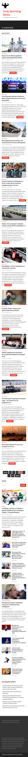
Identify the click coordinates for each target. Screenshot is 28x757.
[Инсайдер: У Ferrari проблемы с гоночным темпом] (14, 256)
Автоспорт (4, 53)
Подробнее (13, 72)
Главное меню (8, 27)
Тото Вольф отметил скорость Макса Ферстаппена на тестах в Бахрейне (13, 98)
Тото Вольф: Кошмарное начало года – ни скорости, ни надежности (14, 400)
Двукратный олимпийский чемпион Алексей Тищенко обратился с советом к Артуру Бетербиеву (13, 697)
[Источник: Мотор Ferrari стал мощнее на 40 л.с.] (14, 434)
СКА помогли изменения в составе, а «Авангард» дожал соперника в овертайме (19, 545)
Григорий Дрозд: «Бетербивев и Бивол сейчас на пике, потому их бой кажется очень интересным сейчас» (13, 687)
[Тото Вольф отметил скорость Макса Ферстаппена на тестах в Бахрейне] (14, 86)
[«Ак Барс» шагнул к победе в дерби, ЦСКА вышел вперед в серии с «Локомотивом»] (14, 505)
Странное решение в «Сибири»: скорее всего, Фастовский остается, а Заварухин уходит (19, 566)
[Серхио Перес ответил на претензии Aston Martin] (14, 298)
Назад (5, 472)
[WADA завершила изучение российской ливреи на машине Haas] (14, 342)
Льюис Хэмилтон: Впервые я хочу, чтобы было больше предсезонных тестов (12, 183)
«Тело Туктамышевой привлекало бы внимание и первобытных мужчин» (19, 640)
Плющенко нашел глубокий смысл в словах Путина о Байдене (12, 605)
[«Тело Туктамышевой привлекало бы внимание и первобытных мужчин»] (6, 643)
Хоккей (3, 506)
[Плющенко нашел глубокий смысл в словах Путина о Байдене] (14, 599)
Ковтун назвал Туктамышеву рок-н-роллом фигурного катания (18, 650)
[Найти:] (14, 485)
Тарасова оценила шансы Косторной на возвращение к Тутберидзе (17, 671)
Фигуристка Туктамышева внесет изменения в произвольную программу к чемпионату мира (19, 629)
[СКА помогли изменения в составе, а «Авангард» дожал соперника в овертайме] (6, 547)
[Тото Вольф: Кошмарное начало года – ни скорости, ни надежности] (14, 388)
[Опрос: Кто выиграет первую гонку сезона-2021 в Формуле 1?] (14, 213)
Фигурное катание (6, 600)
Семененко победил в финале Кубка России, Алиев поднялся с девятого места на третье (18, 660)
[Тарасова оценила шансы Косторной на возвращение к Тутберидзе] (6, 674)
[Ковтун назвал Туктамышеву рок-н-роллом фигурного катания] (6, 653)
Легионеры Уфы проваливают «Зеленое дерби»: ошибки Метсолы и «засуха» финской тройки (18, 555)
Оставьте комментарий (7, 59)
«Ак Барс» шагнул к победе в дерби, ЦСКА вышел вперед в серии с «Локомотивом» (13, 510)
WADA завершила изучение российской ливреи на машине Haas (13, 354)
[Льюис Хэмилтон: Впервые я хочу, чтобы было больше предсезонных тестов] (14, 171)
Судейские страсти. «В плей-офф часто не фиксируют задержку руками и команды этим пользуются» (18, 534)
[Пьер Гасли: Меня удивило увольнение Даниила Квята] (14, 45)
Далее (17, 475)
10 (12, 475)
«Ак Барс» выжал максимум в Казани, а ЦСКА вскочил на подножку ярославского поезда (19, 576)
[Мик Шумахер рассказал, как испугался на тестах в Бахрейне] (14, 130)
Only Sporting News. (12, 13)
